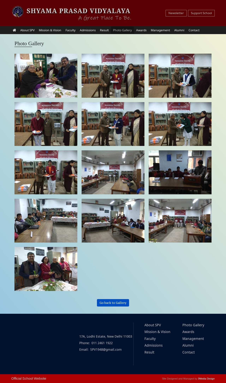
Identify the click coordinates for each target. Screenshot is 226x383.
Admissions (88, 30)
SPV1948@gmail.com (106, 349)
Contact (194, 30)
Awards (141, 30)
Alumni (179, 30)
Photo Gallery (122, 30)
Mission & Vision (50, 30)
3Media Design (206, 378)
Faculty (71, 30)
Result (104, 30)
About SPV (27, 30)
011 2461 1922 (102, 343)
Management (160, 30)
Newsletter (176, 13)
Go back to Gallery (113, 303)
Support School (201, 13)
